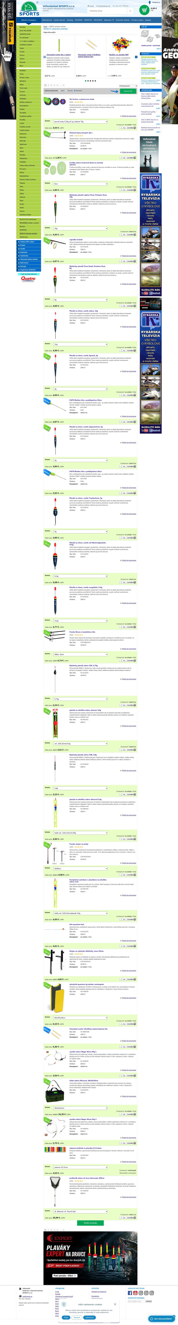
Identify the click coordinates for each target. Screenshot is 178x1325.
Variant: (47, 121)
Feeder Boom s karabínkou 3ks (82, 632)
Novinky (22, 27)
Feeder (22, 52)
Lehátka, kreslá (25, 127)
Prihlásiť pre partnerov (99, 1292)
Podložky (23, 162)
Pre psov (23, 169)
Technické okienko (123, 20)
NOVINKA (78, 20)
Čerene (22, 92)
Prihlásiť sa (156, 2)
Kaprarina (23, 252)
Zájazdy (148, 20)
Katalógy (70, 20)
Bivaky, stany (24, 77)
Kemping (23, 113)
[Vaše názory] (176, 29)
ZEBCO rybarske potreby (28, 233)
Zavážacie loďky (25, 215)
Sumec (22, 59)
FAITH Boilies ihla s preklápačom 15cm (86, 400)
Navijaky (23, 70)
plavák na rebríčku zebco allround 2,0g (86, 799)
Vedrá (22, 208)
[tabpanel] (59, 56)
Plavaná (22, 62)
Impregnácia (24, 106)
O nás (57, 1292)
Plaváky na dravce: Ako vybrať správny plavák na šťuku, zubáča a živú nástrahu (149, 61)
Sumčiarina (24, 256)
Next (136, 57)
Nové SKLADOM (25, 31)
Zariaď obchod (59, 20)
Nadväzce (23, 134)
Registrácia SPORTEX (28, 270)
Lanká (22, 123)
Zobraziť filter (128, 91)
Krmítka (22, 120)
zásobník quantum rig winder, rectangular (87, 984)
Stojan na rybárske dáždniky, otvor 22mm (87, 951)
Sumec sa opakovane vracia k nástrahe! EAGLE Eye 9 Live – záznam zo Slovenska (150, 81)
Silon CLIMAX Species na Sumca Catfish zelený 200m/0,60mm (149, 96)
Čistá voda (23, 88)
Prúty (21, 74)
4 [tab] (92, 80)
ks (124, 128)
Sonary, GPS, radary (27, 242)
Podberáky (23, 158)
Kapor (22, 48)
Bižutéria (23, 81)
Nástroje (23, 141)
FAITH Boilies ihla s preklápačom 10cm (86, 471)
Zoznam (70, 91)
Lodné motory (24, 130)
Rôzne (22, 172)
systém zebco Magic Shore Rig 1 (83, 1052)
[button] (174, 1316)
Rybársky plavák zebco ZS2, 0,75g (84, 666)
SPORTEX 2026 (25, 34)
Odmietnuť (89, 1317)
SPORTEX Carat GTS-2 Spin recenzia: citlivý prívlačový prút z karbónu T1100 (150, 72)
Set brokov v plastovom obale (82, 99)
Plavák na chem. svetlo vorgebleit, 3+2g (86, 587)
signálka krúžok (76, 240)
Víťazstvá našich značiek (29, 259)
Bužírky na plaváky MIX (118, 55)
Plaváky (22, 155)
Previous (44, 57)
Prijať (66, 1317)
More (21, 66)
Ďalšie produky (90, 1223)
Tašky (22, 193)
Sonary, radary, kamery (28, 179)
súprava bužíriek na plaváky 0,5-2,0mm (85, 1148)
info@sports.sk (104, 6)
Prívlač (22, 245)
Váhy (21, 201)
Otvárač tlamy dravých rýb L (81, 133)
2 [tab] (88, 80)
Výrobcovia (24, 237)
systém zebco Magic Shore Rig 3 (83, 1119)
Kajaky (22, 109)
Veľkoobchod (47, 20)
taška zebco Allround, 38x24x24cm (84, 1081)
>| (63, 85)
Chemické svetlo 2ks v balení (59, 55)
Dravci (22, 55)
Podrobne (79, 91)
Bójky (22, 84)
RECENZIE (98, 20)
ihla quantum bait (77, 924)
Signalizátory (24, 176)
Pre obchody (24, 38)
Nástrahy (23, 137)
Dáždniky (23, 99)
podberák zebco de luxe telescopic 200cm (87, 1178)
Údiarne (22, 197)
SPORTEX (23, 230)
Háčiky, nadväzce (26, 102)
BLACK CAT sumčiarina (28, 219)
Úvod (92, 6)
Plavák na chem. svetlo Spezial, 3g (84, 355)
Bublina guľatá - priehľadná (150, 45)
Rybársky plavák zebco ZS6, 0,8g (83, 755)
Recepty (23, 266)
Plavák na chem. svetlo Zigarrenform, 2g (86, 427)
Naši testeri (24, 263)
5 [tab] (95, 80)
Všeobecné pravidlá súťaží (64, 1296)
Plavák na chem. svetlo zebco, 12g (84, 311)
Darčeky (23, 95)
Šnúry (22, 190)
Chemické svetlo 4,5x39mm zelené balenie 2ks (89, 56)
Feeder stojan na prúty (79, 844)
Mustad (22, 226)
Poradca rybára (137, 20)
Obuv (21, 148)
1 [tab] (85, 80)
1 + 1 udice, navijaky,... (27, 41)
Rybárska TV (109, 20)
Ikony (62, 91)
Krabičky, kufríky (25, 116)
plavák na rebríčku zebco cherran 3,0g (85, 710)
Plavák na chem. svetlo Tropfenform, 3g (86, 498)
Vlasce (22, 211)
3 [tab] (90, 80)
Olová (22, 151)
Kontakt (57, 1294)
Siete (21, 186)
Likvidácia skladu (26, 45)
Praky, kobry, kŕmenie (27, 165)
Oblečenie (23, 144)
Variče (22, 204)
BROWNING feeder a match (29, 223)
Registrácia (95, 1296)
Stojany (22, 183)
